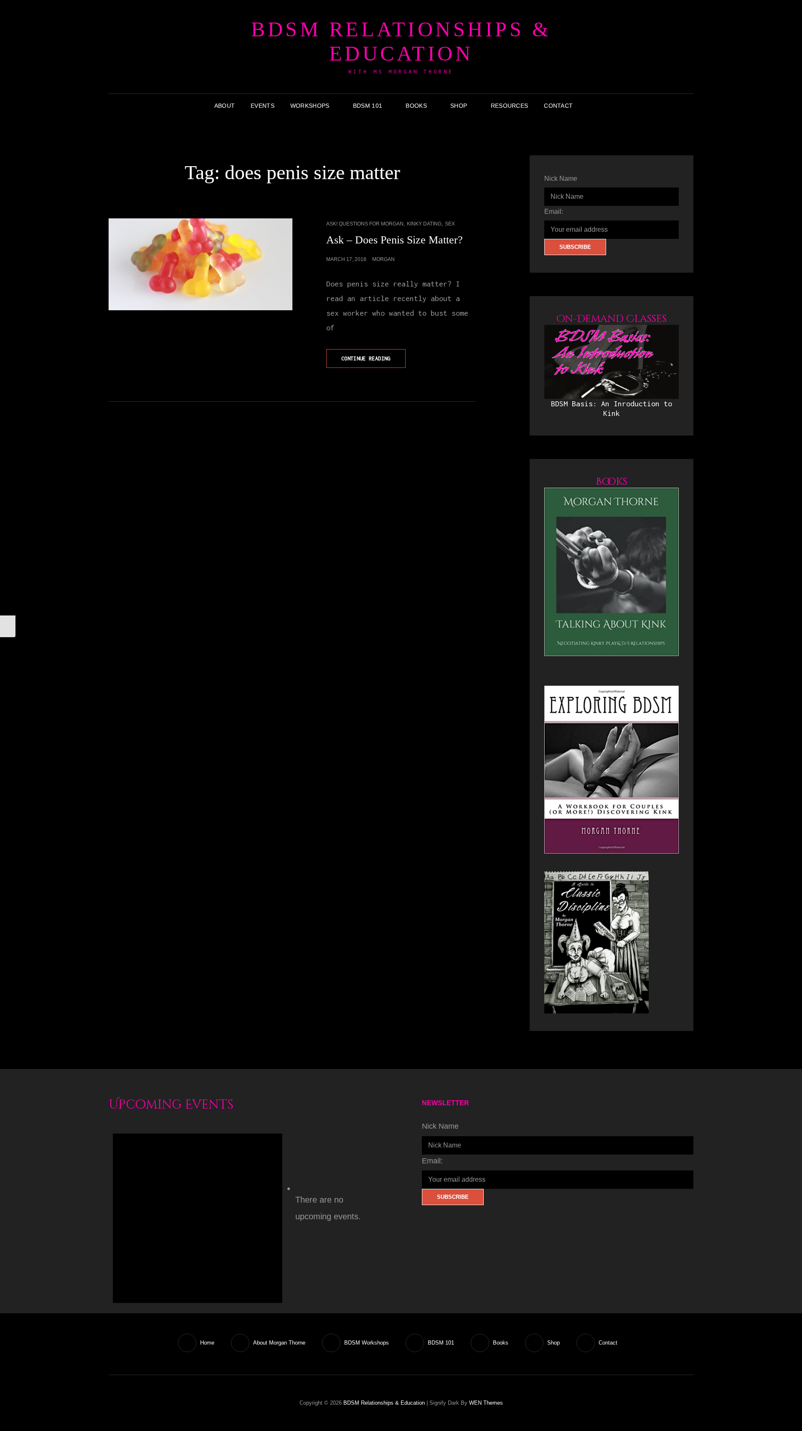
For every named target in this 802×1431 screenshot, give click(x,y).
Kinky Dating (424, 224)
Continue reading (373, 361)
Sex (450, 224)
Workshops (310, 105)
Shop (458, 105)
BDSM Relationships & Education (401, 41)
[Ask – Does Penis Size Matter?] (200, 264)
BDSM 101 (367, 105)
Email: (553, 211)
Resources (509, 105)
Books (416, 105)
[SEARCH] (587, 105)
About (224, 105)
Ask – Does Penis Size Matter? (394, 240)
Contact (558, 105)
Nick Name (560, 178)
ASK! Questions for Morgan (365, 224)
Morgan (383, 259)
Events (262, 105)
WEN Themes (486, 1403)
